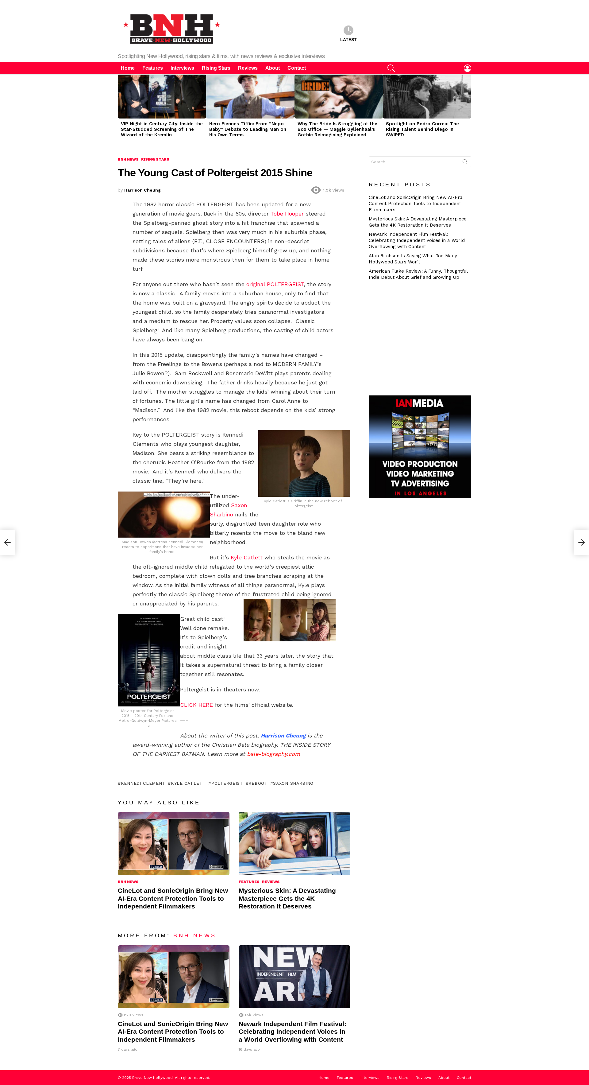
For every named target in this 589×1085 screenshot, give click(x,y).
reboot (258, 783)
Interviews (182, 68)
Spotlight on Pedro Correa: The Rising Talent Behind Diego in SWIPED (422, 129)
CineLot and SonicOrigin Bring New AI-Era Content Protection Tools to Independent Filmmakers (173, 898)
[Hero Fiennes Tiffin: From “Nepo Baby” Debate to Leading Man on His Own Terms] (250, 96)
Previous (121, 110)
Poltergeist (227, 783)
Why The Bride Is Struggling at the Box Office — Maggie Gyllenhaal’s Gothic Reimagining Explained (337, 129)
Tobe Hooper (287, 213)
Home (128, 68)
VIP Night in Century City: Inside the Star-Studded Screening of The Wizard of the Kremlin (162, 129)
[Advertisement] (422, 337)
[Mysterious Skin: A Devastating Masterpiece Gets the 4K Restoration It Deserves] (294, 843)
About (272, 68)
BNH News (128, 882)
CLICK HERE (196, 705)
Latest (348, 39)
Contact (296, 68)
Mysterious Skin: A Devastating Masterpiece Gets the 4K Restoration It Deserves (287, 898)
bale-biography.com (273, 754)
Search (465, 163)
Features (152, 68)
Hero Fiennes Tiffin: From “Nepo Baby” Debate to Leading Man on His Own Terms (247, 129)
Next (468, 110)
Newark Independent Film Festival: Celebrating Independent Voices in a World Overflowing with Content (292, 1031)
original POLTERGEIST (275, 284)
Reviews (248, 68)
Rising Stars (216, 68)
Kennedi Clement (143, 783)
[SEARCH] (391, 68)
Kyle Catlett (247, 557)
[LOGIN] (467, 68)
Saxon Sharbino (293, 783)
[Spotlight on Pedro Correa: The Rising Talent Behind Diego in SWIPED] (427, 96)
